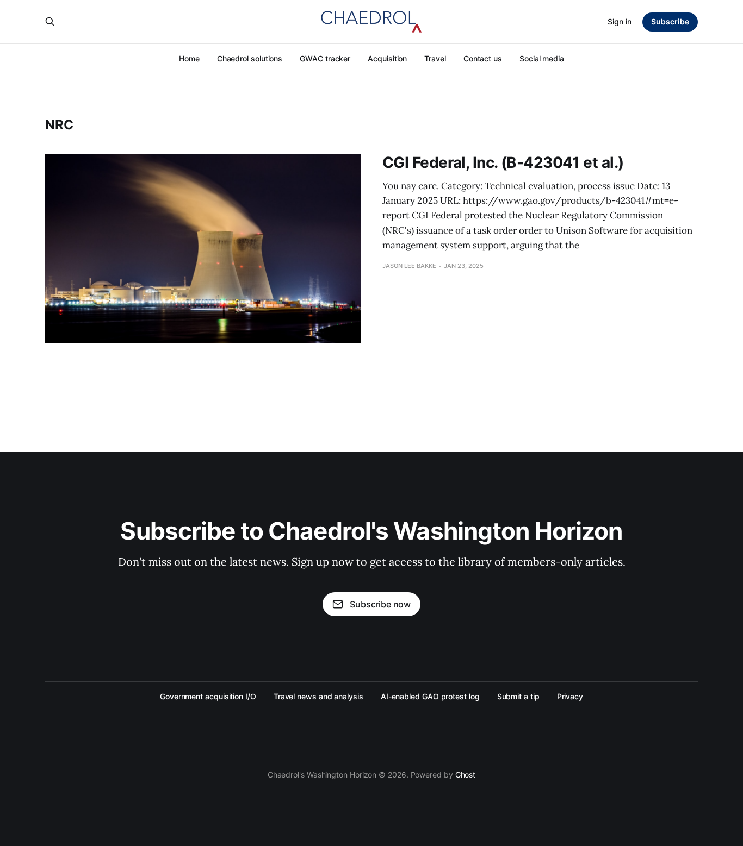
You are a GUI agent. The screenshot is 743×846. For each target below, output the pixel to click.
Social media (541, 58)
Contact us (482, 58)
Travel (435, 58)
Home (189, 58)
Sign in (619, 21)
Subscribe (670, 21)
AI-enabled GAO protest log (430, 696)
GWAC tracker (325, 58)
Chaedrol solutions (250, 58)
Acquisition (387, 58)
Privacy (570, 696)
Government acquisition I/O (208, 696)
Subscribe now (380, 604)
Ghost (465, 774)
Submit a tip (518, 696)
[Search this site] (50, 22)
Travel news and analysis (318, 696)
